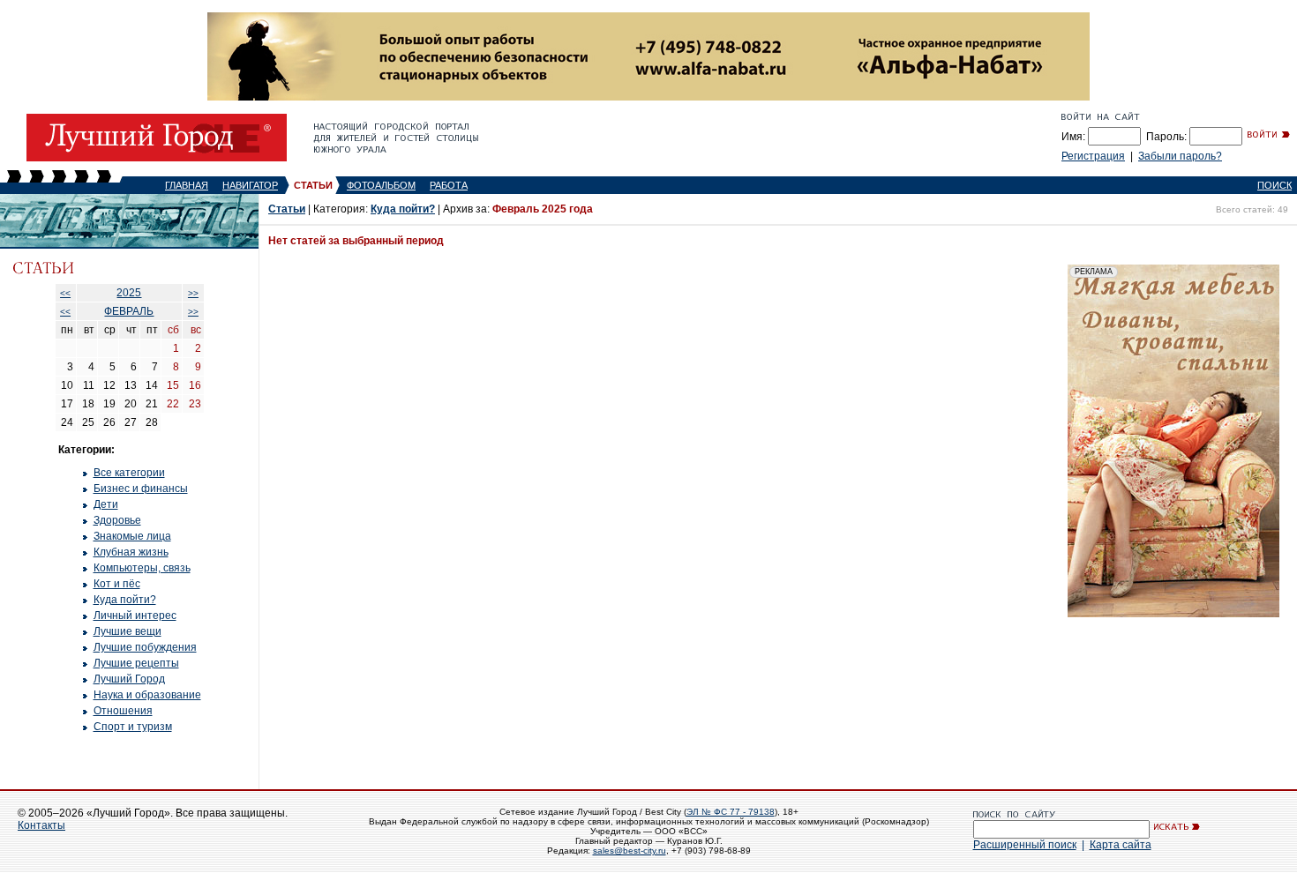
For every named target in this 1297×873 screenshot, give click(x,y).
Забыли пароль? (1180, 156)
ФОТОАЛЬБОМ (381, 185)
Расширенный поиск (1024, 845)
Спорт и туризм (133, 726)
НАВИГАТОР (250, 185)
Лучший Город (129, 679)
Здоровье (117, 520)
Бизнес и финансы (141, 488)
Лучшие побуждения (145, 647)
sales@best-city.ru (629, 850)
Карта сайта (1120, 845)
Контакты (41, 825)
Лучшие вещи (127, 631)
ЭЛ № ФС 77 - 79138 (730, 812)
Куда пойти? (125, 599)
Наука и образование (147, 695)
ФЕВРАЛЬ (129, 311)
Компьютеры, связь (142, 568)
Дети (106, 504)
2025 (128, 293)
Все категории (129, 472)
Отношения (123, 711)
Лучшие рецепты (136, 663)
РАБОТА (449, 185)
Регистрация (1093, 156)
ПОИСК (1274, 185)
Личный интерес (135, 615)
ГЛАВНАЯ (186, 185)
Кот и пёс (117, 584)
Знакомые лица (132, 536)
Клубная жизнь (131, 552)
